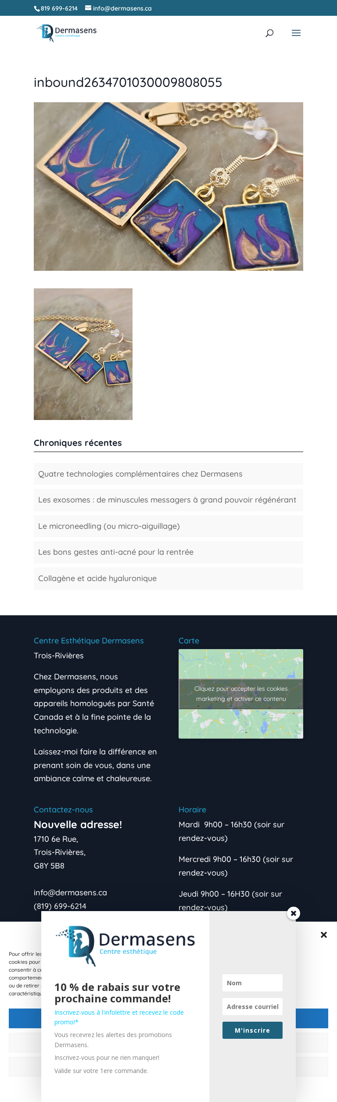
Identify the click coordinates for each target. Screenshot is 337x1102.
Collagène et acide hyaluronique (97, 578)
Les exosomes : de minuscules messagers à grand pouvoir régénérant (167, 500)
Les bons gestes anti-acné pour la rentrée (116, 552)
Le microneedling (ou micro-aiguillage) (109, 526)
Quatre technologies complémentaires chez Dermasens (140, 474)
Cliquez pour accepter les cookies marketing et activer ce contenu (241, 694)
